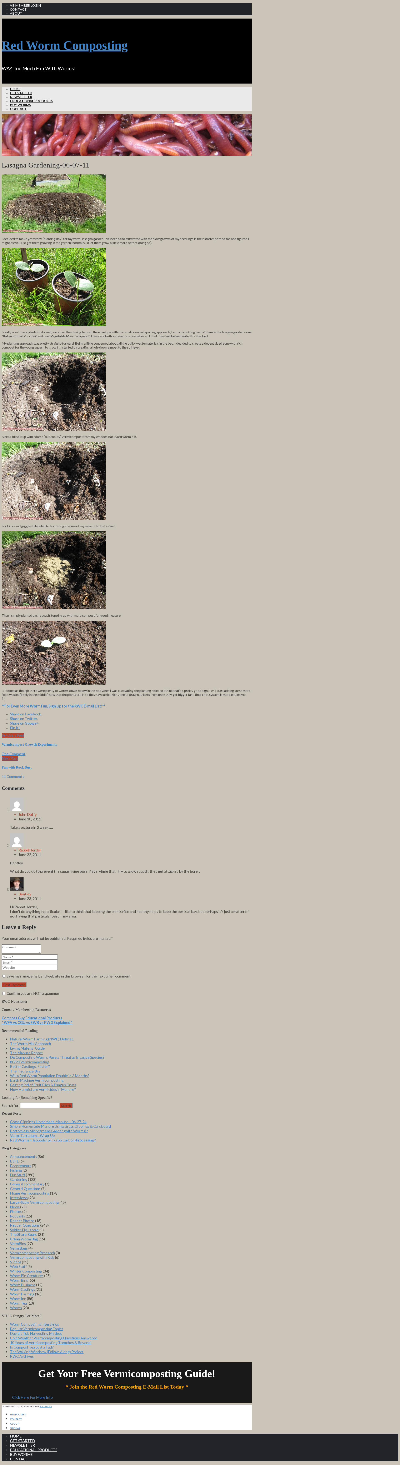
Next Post (10, 758)
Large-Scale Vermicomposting (34, 1202)
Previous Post (13, 735)
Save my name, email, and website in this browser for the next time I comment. (68, 976)
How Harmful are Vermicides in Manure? (43, 1089)
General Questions (25, 1188)
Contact (18, 9)
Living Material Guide (27, 1048)
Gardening (18, 1179)
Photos (16, 1211)
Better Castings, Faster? (30, 1066)
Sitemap (15, 1428)
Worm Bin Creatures (27, 1275)
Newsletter (21, 97)
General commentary (27, 1184)
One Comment (13, 753)
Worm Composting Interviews (34, 1324)
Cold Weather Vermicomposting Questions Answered (53, 1338)
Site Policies (18, 1414)
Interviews (19, 1197)
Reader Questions (25, 1225)
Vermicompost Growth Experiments (29, 744)
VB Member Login (25, 5)
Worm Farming (22, 1294)
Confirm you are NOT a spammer (32, 993)
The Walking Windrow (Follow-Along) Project (47, 1351)
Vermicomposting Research (32, 1252)
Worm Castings (22, 1289)
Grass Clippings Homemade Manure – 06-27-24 (48, 1121)
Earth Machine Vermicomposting (37, 1080)
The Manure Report (26, 1052)
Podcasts (17, 1216)
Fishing (16, 1170)
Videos (15, 1262)
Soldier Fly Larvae (24, 1230)
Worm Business (22, 1284)
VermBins (18, 1243)
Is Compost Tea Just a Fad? (32, 1347)
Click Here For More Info (32, 1397)
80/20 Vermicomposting (29, 1062)
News (15, 1207)
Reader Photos (22, 1220)
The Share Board (23, 1234)
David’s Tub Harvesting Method (36, 1333)
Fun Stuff (17, 1174)
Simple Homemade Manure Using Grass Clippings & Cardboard (60, 1126)
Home (15, 89)
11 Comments (13, 776)
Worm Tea (18, 1303)
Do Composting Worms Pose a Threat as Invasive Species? (57, 1057)
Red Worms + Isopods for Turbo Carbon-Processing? (53, 1140)
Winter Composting (26, 1271)
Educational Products (31, 101)
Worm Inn (18, 1298)
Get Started (21, 93)
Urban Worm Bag (24, 1239)
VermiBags (19, 1248)
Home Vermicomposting (29, 1193)
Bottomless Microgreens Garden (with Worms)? (49, 1131)
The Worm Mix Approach (30, 1043)
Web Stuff (18, 1266)
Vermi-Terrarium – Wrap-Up (32, 1135)
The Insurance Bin (25, 1071)
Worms (16, 1307)
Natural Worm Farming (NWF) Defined (42, 1039)
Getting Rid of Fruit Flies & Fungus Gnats (43, 1084)
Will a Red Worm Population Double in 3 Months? (49, 1075)
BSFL (14, 1161)
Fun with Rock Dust (17, 767)
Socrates (46, 1406)
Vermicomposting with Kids (32, 1257)
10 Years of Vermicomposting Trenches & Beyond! (51, 1342)
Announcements (23, 1156)
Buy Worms (20, 105)
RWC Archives (22, 1356)
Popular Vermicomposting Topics (36, 1328)
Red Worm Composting (65, 45)
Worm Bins (19, 1280)
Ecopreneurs (20, 1165)
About (16, 13)
